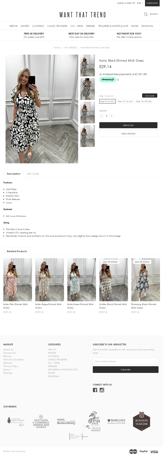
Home (57, 47)
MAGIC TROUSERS (57, 25)
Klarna (6, 369)
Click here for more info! (81, 37)
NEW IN (14, 25)
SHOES (134, 25)
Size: (106, 95)
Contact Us (9, 352)
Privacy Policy (10, 366)
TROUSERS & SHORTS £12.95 (113, 25)
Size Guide (149, 95)
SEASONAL (147, 25)
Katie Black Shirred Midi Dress (95, 47)
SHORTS (25, 25)
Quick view (17, 289)
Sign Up (131, 3)
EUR (139, 3)
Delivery (7, 362)
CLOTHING (38, 25)
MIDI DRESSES (70, 47)
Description (13, 173)
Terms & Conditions (13, 359)
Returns (7, 356)
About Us (8, 349)
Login (120, 3)
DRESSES (90, 25)
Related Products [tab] (17, 251)
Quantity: (103, 110)
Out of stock (114, 295)
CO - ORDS (77, 25)
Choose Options (18, 295)
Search (154, 14)
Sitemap (7, 372)
